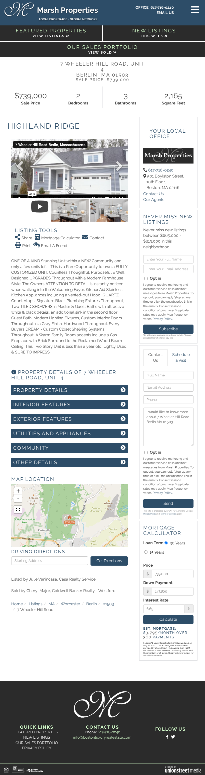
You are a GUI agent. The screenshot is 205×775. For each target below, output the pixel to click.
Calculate (168, 619)
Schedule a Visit (181, 357)
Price (148, 565)
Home (17, 604)
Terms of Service (168, 514)
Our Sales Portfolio (37, 743)
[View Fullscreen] (18, 509)
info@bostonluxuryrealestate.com (102, 737)
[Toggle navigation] (195, 10)
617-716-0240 (162, 7)
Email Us (165, 12)
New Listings (36, 737)
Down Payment (157, 582)
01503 (108, 604)
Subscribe (168, 329)
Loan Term (153, 542)
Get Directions (109, 560)
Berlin (91, 604)
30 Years (177, 543)
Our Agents (153, 199)
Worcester (70, 604)
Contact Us (153, 193)
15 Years (156, 552)
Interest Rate (155, 600)
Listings (35, 604)
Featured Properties (37, 732)
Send (168, 503)
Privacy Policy (162, 319)
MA (51, 604)
